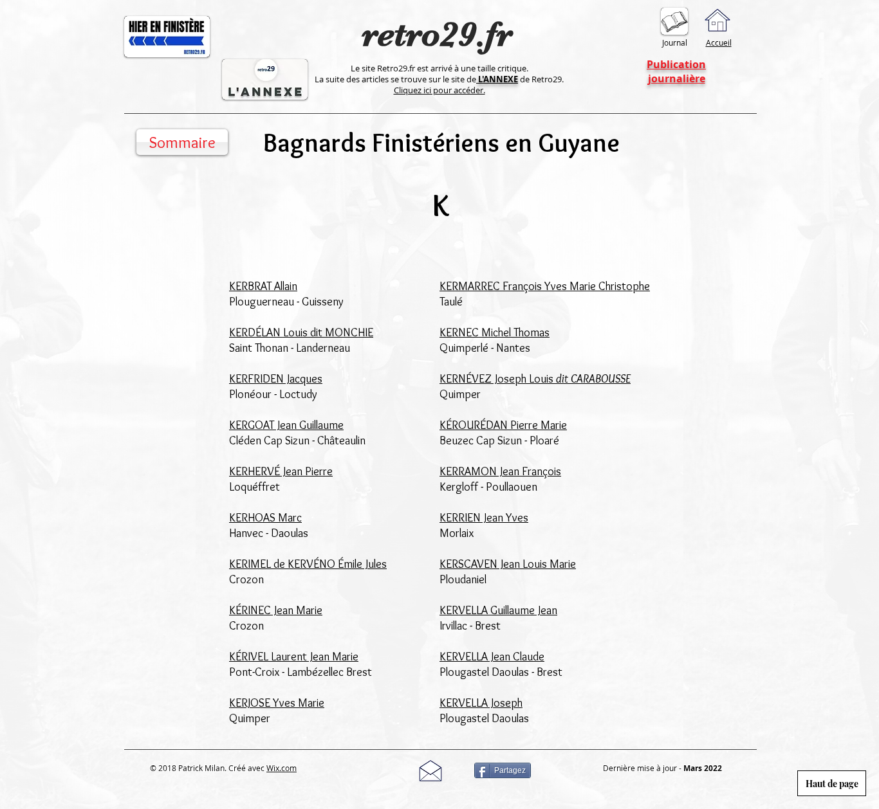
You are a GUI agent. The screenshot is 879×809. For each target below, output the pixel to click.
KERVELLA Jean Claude (491, 657)
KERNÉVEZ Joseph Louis (535, 379)
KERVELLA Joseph (481, 703)
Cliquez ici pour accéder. (439, 90)
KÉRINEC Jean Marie (275, 610)
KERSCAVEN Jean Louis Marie (507, 564)
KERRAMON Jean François (500, 471)
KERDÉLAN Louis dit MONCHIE (301, 332)
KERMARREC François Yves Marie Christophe (544, 286)
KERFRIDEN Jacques (275, 379)
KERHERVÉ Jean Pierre (281, 471)
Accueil (719, 42)
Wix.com (281, 768)
